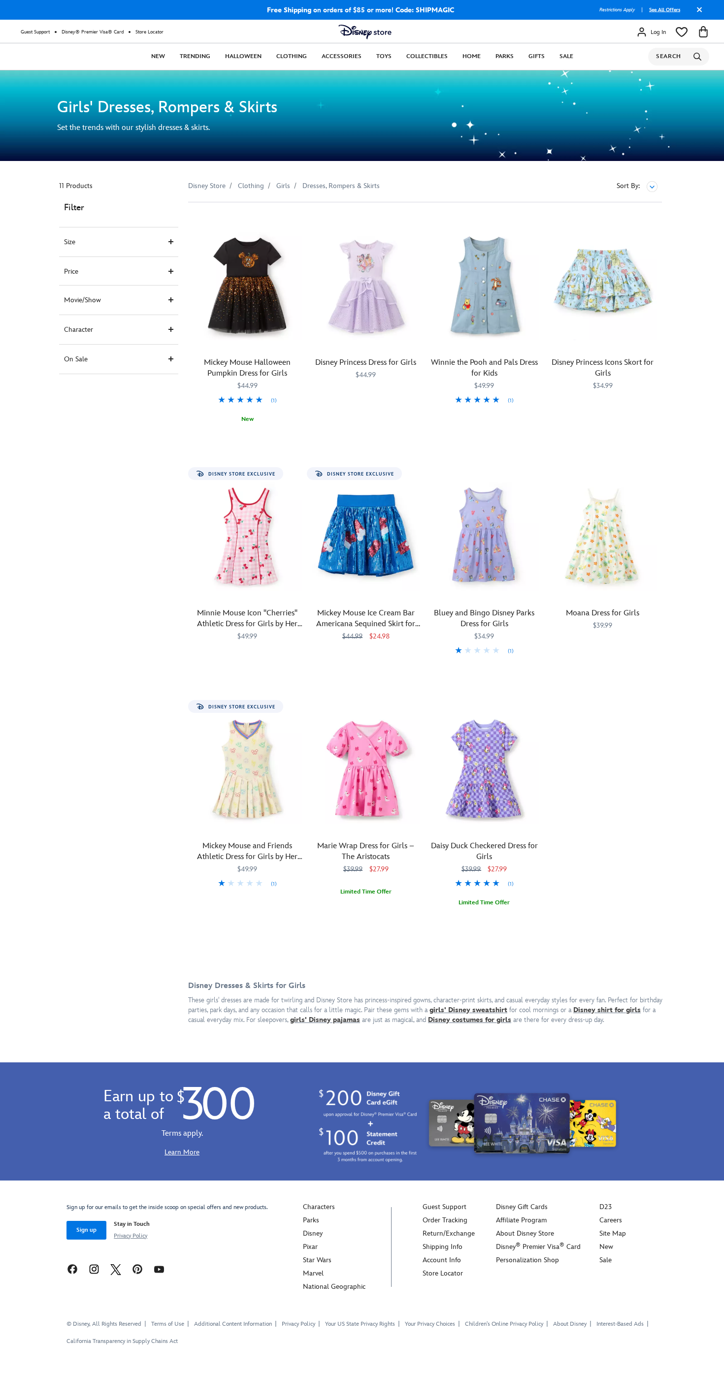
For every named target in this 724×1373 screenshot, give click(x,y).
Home (471, 56)
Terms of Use (167, 1324)
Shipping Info (442, 1247)
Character (78, 329)
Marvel (313, 1273)
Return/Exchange (449, 1233)
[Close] (697, 13)
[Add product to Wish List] (296, 223)
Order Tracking (445, 1220)
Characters (319, 1207)
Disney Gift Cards (522, 1207)
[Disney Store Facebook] (72, 1269)
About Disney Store (525, 1233)
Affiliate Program (521, 1220)
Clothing (291, 56)
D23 (605, 1207)
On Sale (76, 359)
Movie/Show (82, 300)
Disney (313, 1233)
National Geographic (334, 1286)
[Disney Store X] (116, 1269)
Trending (195, 56)
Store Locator (149, 32)
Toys (384, 56)
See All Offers (664, 10)
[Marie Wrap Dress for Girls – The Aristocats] (366, 769)
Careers (610, 1220)
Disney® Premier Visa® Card (93, 32)
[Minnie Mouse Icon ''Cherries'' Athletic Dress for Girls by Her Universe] (247, 536)
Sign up (86, 1230)
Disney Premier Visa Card (538, 1247)
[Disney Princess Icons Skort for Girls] (603, 286)
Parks (504, 56)
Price (71, 271)
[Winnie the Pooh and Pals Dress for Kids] (484, 286)
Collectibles (427, 56)
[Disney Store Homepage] (365, 32)
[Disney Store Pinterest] (137, 1269)
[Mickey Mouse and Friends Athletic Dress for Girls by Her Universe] (247, 769)
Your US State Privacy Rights (360, 1324)
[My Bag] (703, 32)
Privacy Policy (130, 1236)
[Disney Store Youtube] (159, 1269)
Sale (566, 56)
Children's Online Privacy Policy (504, 1324)
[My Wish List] (682, 32)
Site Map (612, 1233)
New (158, 56)
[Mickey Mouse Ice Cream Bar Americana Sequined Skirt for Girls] (366, 536)
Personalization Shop (527, 1260)
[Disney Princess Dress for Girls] (366, 286)
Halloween (243, 56)
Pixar (310, 1247)
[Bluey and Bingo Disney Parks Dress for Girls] (484, 536)
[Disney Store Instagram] (94, 1269)
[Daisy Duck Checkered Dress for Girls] (484, 769)
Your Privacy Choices (430, 1324)
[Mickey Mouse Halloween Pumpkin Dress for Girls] (247, 286)
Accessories (342, 56)
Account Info (442, 1260)
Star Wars (317, 1260)
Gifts (536, 56)
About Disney (570, 1324)
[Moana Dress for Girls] (603, 536)
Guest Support (35, 32)
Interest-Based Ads (620, 1324)
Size (69, 242)
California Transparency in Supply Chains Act (122, 1341)
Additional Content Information (233, 1324)
